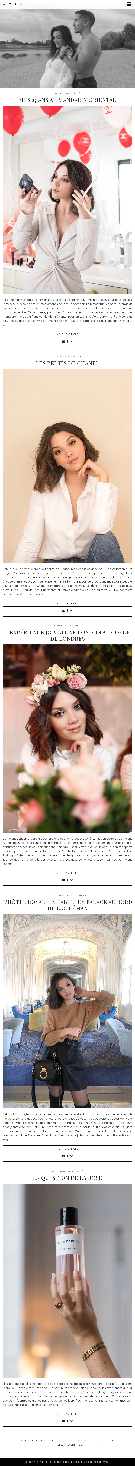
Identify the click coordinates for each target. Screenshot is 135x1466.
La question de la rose (67, 1177)
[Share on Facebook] (67, 341)
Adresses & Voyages (76, 895)
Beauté (75, 93)
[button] (130, 4)
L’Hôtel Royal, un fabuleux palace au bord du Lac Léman (67, 905)
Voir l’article (67, 334)
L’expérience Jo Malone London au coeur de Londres (67, 635)
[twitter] (4, 4)
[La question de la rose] (67, 1376)
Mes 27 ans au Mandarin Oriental (67, 99)
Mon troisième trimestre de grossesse (67, 41)
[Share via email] (63, 341)
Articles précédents (66, 1444)
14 (113, 1440)
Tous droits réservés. (95, 1462)
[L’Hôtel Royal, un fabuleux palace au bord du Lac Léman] (67, 1107)
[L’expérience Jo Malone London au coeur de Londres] (67, 831)
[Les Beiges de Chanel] (67, 562)
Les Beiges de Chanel (67, 363)
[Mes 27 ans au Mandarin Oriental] (67, 292)
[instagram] (10, 4)
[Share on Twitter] (71, 341)
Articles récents (34, 1440)
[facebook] (16, 4)
